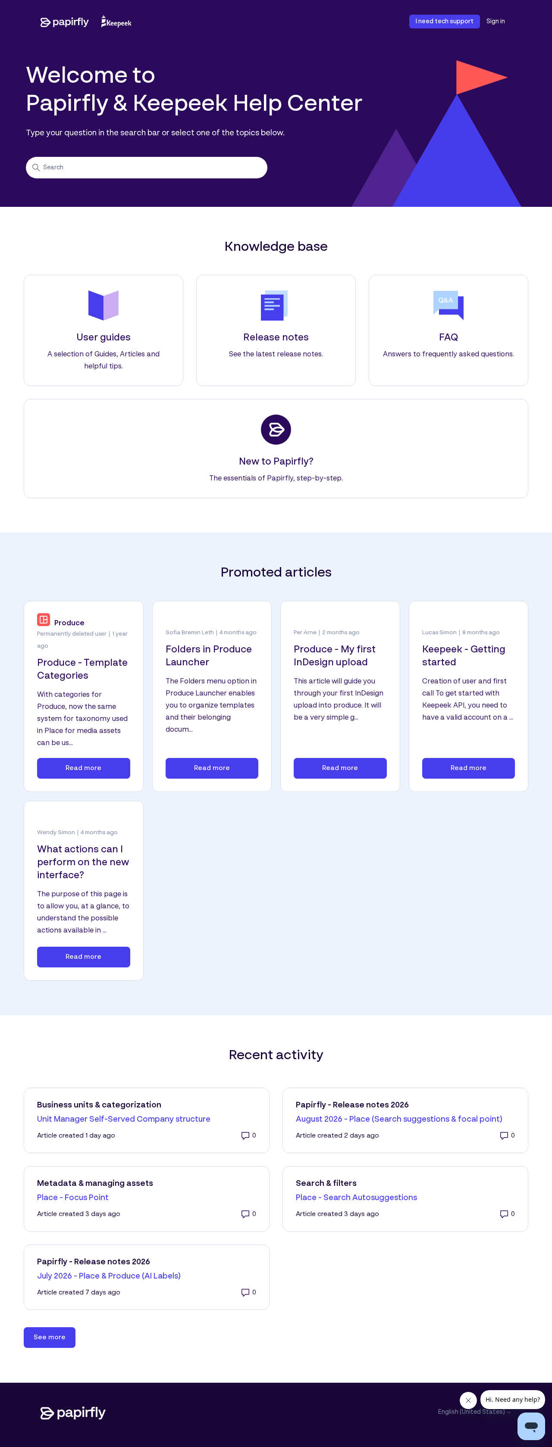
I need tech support (445, 22)
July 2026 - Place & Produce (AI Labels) (109, 1276)
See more (54, 1337)
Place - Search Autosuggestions (356, 1198)
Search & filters (326, 1184)
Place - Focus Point (73, 1198)
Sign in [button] (495, 22)
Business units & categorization (99, 1105)
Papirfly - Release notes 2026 (352, 1105)
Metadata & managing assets (95, 1184)
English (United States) (472, 1412)
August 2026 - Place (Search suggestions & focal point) (399, 1119)
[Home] (86, 21)
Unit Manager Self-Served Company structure (123, 1119)
